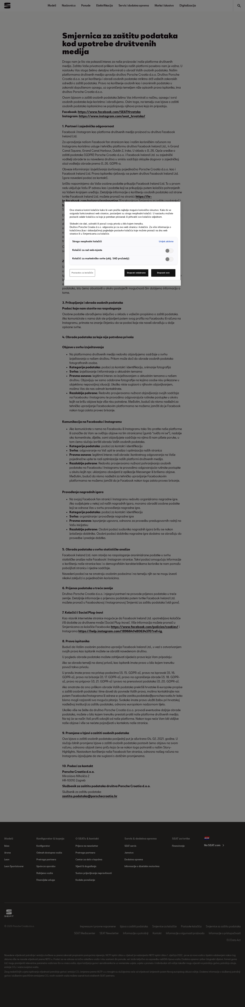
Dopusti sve (163, 273)
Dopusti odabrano (136, 273)
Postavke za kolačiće (82, 273)
